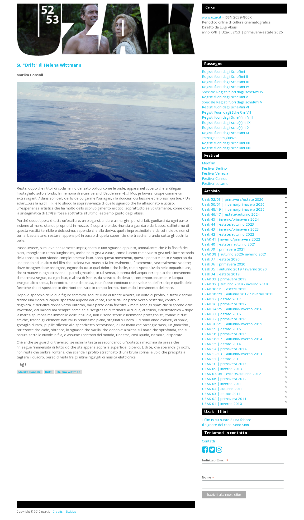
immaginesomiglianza (219, 137)
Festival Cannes (214, 178)
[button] (244, 163)
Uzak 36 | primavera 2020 (223, 264)
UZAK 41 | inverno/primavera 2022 (231, 239)
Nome (208, 477)
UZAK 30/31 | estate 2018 (224, 289)
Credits (57, 512)
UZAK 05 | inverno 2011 (222, 383)
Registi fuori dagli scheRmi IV (225, 86)
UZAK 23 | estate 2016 (221, 313)
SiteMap (71, 512)
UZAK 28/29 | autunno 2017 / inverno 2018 (238, 294)
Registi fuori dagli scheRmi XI (225, 132)
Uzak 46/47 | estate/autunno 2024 (231, 214)
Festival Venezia (215, 173)
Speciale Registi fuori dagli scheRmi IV (232, 91)
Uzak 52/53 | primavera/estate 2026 (232, 199)
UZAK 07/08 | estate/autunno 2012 (231, 373)
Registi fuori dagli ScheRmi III (225, 81)
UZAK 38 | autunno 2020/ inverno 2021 (234, 254)
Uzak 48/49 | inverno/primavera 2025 (233, 209)
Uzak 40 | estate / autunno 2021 (229, 244)
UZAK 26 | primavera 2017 (224, 304)
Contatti (208, 441)
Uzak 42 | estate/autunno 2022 (228, 234)
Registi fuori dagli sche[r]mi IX (226, 122)
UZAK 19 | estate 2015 (221, 328)
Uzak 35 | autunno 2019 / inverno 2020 (234, 269)
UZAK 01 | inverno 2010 (222, 403)
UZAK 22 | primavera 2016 (224, 318)
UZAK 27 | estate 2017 (221, 299)
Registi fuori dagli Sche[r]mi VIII (227, 117)
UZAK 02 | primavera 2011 (224, 398)
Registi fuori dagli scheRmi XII (226, 142)
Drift (48, 372)
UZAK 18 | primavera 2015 (224, 333)
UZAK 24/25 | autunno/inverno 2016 (232, 308)
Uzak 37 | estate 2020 (221, 259)
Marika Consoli (29, 372)
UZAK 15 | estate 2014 (221, 343)
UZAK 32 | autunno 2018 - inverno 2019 (235, 284)
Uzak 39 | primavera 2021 (223, 249)
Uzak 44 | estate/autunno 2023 (228, 224)
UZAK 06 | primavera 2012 (224, 378)
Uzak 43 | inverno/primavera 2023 (230, 229)
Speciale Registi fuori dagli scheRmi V (232, 102)
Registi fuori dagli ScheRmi (223, 71)
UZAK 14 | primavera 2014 (224, 348)
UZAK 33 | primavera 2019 (224, 279)
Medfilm (208, 163)
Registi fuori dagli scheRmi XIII (227, 147)
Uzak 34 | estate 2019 (221, 274)
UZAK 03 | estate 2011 (221, 393)
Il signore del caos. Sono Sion (225, 424)
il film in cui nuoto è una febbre (226, 419)
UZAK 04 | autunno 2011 (222, 388)
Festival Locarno (215, 183)
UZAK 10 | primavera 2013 (224, 363)
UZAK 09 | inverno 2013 (222, 368)
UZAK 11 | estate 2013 (221, 358)
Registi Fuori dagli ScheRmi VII (226, 112)
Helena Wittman (68, 372)
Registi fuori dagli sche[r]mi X (225, 127)
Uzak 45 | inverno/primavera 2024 (230, 219)
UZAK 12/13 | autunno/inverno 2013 (232, 353)
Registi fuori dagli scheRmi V (225, 96)
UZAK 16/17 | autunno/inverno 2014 (232, 338)
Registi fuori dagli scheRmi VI (225, 107)
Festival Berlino (214, 168)
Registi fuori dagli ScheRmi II (225, 76)
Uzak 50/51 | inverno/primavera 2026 (233, 204)
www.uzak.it (211, 17)
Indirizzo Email (215, 460)
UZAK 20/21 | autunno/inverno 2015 (232, 323)
